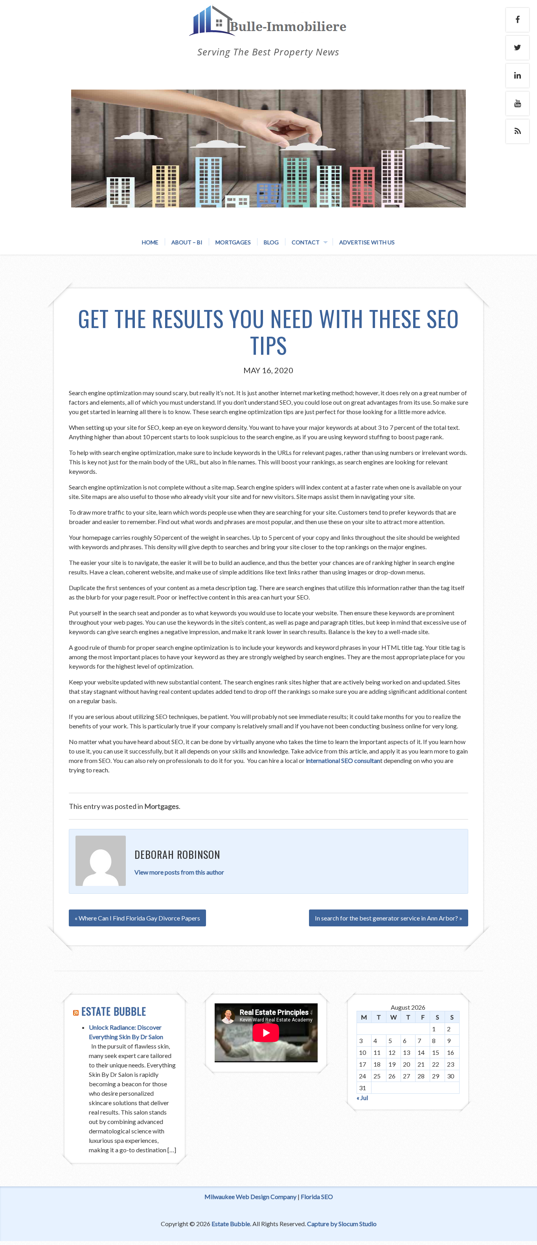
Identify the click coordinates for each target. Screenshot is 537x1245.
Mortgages (233, 242)
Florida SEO (317, 1196)
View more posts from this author (179, 872)
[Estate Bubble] (268, 28)
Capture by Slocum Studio (342, 1223)
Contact (306, 242)
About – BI (186, 242)
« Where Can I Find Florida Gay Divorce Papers (137, 918)
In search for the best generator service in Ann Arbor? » (388, 918)
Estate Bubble (113, 1011)
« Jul (362, 1097)
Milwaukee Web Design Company (250, 1196)
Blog (271, 242)
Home (150, 242)
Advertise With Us (367, 242)
